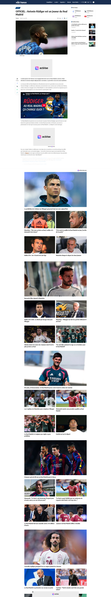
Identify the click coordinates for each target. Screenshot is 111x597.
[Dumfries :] (92, 32)
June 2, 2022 (43, 164)
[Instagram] (87, 2)
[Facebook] (82, 2)
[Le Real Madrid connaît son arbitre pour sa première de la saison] (92, 26)
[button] (80, 2)
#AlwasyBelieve (25, 161)
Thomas (17, 18)
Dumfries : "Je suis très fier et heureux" (78, 30)
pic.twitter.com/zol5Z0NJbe (40, 161)
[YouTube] (85, 2)
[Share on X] (65, 18)
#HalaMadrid (58, 159)
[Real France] (24, 2)
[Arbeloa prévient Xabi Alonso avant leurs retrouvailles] (92, 38)
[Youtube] (89, 16)
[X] (83, 2)
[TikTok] (88, 2)
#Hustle (31, 161)
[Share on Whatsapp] (17, 89)
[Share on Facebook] (63, 18)
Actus (18, 7)
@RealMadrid (44, 158)
